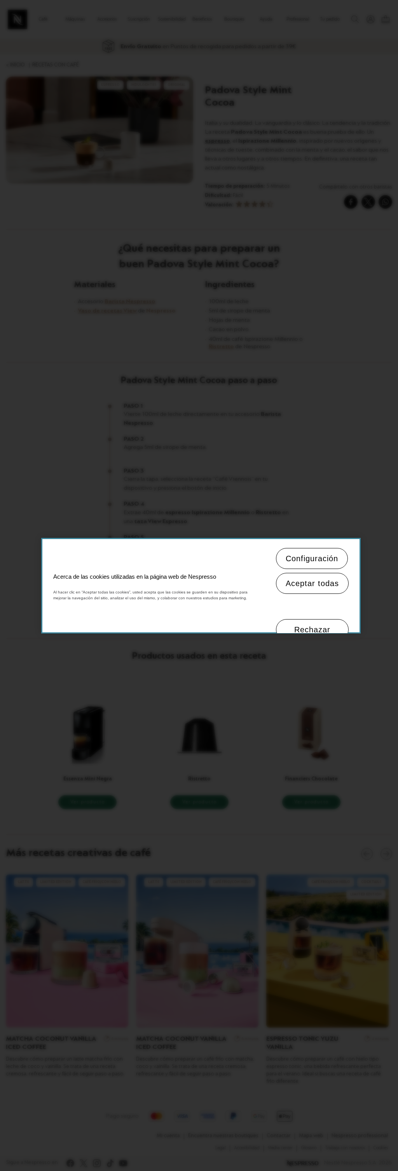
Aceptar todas (312, 583)
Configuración (312, 558)
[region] (201, 585)
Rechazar (312, 629)
